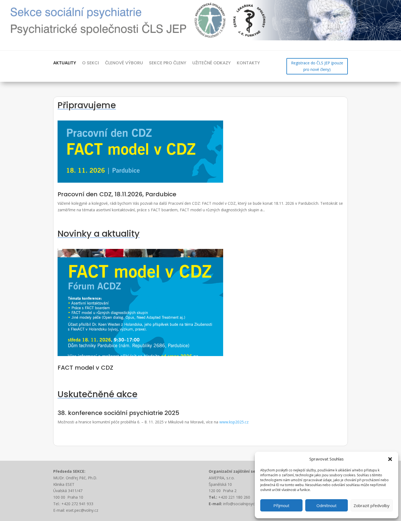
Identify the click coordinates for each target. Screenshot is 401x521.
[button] (390, 459)
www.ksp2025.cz (234, 421)
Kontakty (248, 63)
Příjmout (281, 505)
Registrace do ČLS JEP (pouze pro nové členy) (317, 66)
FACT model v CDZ (85, 367)
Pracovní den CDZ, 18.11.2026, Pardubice (117, 194)
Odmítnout (326, 505)
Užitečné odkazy (211, 63)
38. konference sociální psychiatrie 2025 (118, 413)
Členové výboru (124, 63)
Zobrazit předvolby (372, 505)
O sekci (90, 63)
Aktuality (64, 63)
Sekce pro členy (167, 63)
